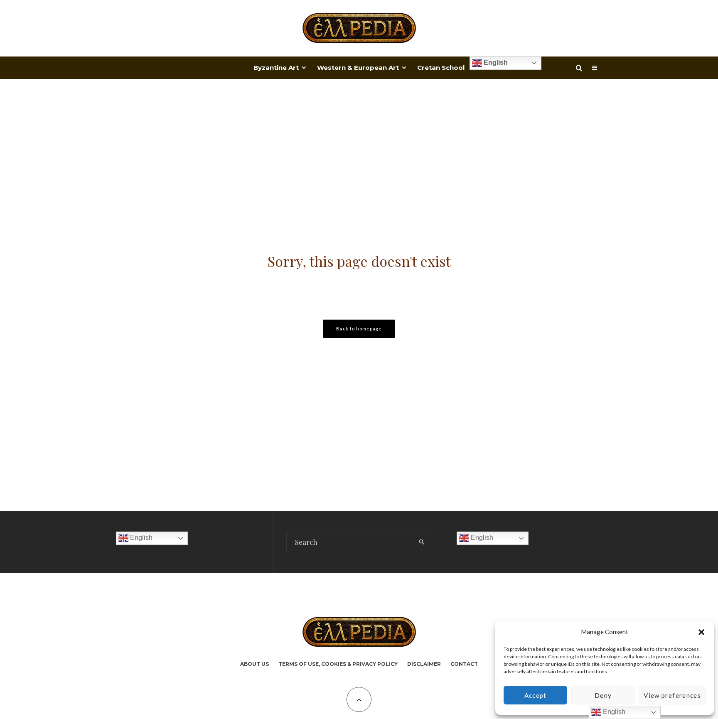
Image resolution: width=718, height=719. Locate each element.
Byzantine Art (276, 67)
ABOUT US (254, 664)
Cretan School (441, 67)
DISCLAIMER (424, 664)
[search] (422, 542)
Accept (535, 695)
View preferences (672, 695)
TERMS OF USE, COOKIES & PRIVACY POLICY (338, 664)
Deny (603, 695)
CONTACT (464, 664)
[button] (701, 632)
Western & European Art (358, 67)
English (495, 62)
